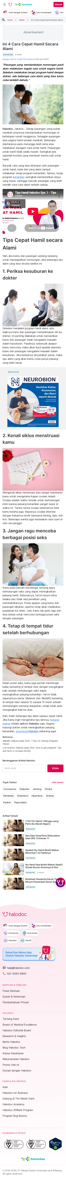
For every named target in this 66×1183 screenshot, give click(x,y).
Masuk (58, 4)
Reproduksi (20, 802)
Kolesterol (22, 796)
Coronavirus (9, 789)
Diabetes (24, 789)
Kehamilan (8, 55)
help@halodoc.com (16, 967)
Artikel (22, 19)
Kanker (7, 802)
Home (10, 19)
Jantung (37, 789)
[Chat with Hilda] (60, 882)
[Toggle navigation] (4, 4)
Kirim (55, 768)
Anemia (50, 796)
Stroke (48, 789)
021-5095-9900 (14, 973)
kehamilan (19, 177)
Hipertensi (37, 796)
